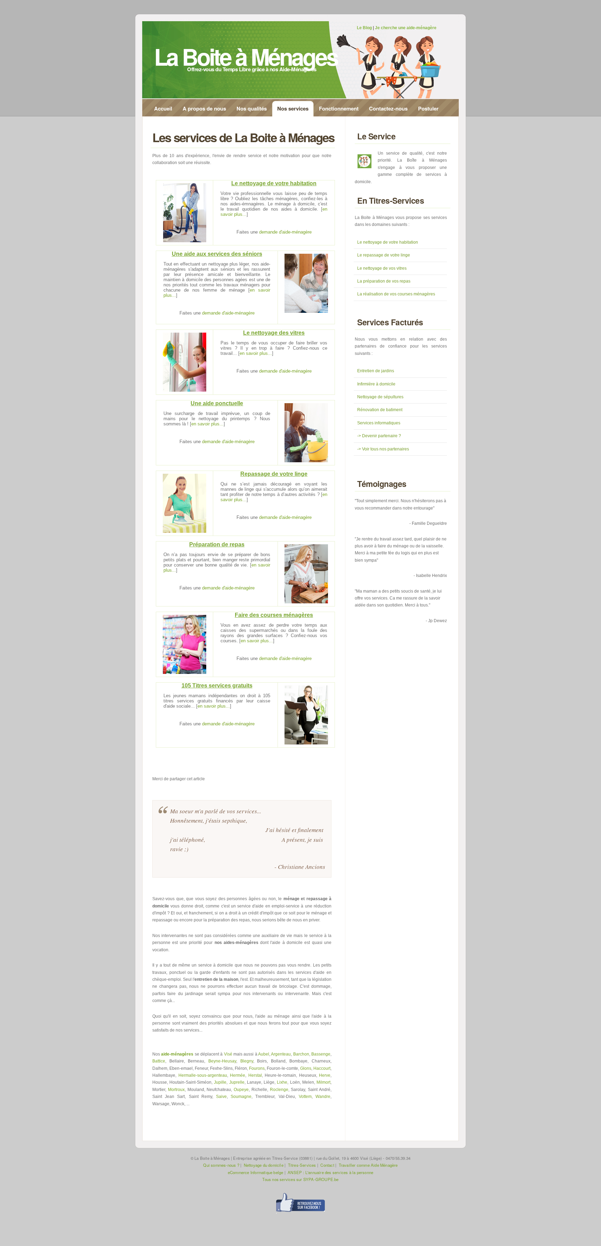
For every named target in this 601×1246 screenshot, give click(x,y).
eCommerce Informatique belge (255, 1172)
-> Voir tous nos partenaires (383, 449)
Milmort (323, 1082)
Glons (305, 1068)
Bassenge (320, 1054)
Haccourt (321, 1068)
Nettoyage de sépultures (380, 396)
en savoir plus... (256, 353)
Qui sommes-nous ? (221, 1165)
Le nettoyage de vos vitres (382, 268)
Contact (327, 1165)
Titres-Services (302, 1165)
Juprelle (237, 1082)
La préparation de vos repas (383, 281)
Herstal (255, 1075)
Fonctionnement (339, 108)
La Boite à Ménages (245, 56)
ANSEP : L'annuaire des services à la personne (330, 1172)
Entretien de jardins (375, 370)
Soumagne (241, 1096)
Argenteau (281, 1054)
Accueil (163, 108)
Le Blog (364, 27)
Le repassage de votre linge (383, 255)
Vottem (305, 1096)
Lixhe (282, 1082)
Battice (158, 1061)
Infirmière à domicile (376, 384)
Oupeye (241, 1089)
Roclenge (279, 1089)
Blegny (246, 1061)
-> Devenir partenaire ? (379, 435)
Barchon (301, 1054)
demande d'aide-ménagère (285, 232)
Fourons (257, 1068)
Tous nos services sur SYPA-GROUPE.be (300, 1179)
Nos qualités (252, 108)
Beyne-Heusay (222, 1061)
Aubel (263, 1054)
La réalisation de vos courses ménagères (396, 294)
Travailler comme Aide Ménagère (368, 1165)
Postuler (428, 108)
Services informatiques (378, 423)
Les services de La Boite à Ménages (243, 137)
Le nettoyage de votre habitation (387, 242)
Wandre (322, 1096)
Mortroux (176, 1089)
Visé (228, 1054)
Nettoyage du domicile (263, 1165)
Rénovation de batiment (379, 409)
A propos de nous (204, 108)
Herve (324, 1075)
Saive (221, 1096)
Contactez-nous (388, 108)
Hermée (237, 1075)
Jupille (220, 1082)
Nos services (292, 108)
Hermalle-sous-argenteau (202, 1075)
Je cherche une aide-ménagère (405, 27)
